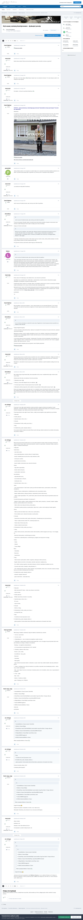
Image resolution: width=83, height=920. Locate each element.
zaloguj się (41, 892)
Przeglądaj (5, 6)
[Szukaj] (80, 6)
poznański (8, 168)
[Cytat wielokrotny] (15, 54)
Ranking (24, 6)
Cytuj (18, 53)
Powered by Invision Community (41, 913)
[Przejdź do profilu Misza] (64, 36)
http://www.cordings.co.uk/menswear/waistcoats (23, 159)
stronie (24, 334)
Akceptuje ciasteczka (64, 917)
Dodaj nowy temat (38, 35)
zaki (67, 31)
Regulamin (15, 9)
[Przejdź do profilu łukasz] (8, 255)
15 (8, 261)
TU (16, 242)
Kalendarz (9, 9)
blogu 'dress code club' (30, 289)
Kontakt (45, 911)
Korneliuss (8, 213)
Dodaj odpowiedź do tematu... (15, 898)
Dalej (15, 40)
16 (8, 178)
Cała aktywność (12, 6)
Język (31, 911)
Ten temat (75, 6)
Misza (67, 35)
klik (23, 380)
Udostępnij (46, 30)
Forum (3, 9)
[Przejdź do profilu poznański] (8, 172)
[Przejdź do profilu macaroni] (8, 63)
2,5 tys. (8, 415)
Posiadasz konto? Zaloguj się (66, 2)
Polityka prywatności (39, 911)
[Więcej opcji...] (58, 45)
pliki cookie (17, 917)
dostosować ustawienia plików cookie (48, 917)
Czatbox (19, 6)
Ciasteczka (50, 911)
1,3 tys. (8, 69)
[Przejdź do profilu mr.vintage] (8, 409)
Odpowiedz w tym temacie (52, 35)
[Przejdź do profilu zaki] (64, 32)
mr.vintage (8, 404)
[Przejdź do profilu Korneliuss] (8, 218)
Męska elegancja (17, 30)
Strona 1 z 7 (22, 40)
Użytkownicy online (30, 9)
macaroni (7, 58)
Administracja (21, 9)
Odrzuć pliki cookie (76, 917)
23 (8, 224)
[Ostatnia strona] (18, 41)
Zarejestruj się (77, 2)
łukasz (8, 251)
